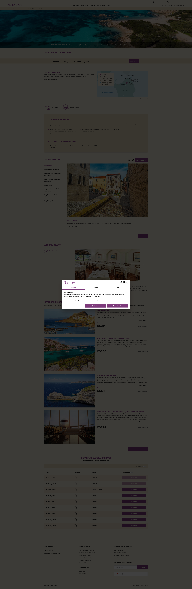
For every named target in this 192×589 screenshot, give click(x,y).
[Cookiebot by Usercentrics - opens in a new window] (121, 282)
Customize (95, 305)
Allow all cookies (117, 305)
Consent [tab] (73, 287)
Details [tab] (96, 287)
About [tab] (118, 287)
